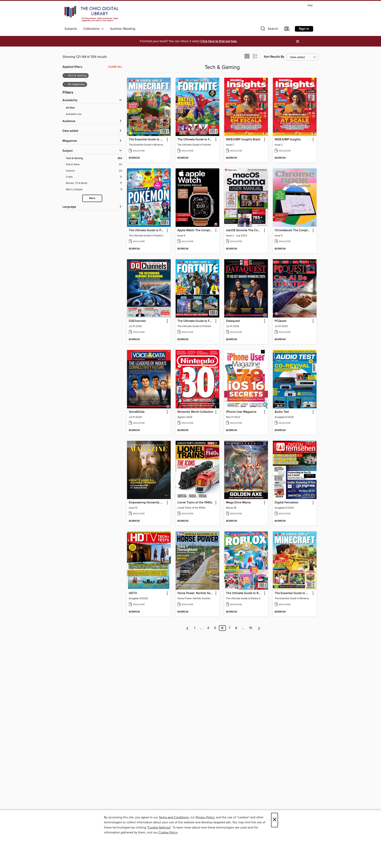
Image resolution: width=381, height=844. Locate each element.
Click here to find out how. (218, 41)
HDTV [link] (133, 593)
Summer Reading (122, 29)
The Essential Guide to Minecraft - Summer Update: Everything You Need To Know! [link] (147, 139)
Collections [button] (92, 29)
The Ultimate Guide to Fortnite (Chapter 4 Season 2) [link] (195, 321)
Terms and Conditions (174, 817)
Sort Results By (274, 57)
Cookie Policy (168, 832)
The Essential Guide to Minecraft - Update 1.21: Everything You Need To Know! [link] (293, 593)
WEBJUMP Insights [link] (288, 139)
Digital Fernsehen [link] (286, 502)
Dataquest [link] (233, 321)
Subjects (70, 29)
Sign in (304, 29)
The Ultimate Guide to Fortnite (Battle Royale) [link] (195, 139)
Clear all (115, 67)
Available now (74, 114)
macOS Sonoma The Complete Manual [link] (244, 230)
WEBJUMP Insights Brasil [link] (243, 139)
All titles (70, 108)
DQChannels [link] (137, 321)
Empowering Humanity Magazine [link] (147, 502)
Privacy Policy (205, 817)
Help (310, 5)
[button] (269, 29)
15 (250, 628)
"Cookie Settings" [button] (159, 827)
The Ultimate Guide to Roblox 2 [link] (244, 593)
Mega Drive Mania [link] (238, 502)
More (92, 198)
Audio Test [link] (282, 412)
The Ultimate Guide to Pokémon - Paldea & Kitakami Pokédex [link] (147, 230)
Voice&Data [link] (136, 412)
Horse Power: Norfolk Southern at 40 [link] (195, 593)
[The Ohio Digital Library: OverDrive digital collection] (91, 14)
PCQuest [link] (280, 321)
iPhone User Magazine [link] (241, 412)
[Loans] (287, 29)
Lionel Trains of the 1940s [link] (194, 502)
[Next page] (259, 628)
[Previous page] (187, 628)
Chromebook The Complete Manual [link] (293, 230)
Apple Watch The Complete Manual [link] (195, 230)
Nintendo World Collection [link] (195, 412)
